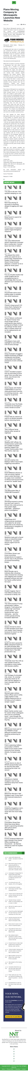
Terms (3, 1069)
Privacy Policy (10, 1069)
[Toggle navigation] (14, 2)
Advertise (17, 1069)
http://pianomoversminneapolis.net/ (11, 61)
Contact (24, 1069)
